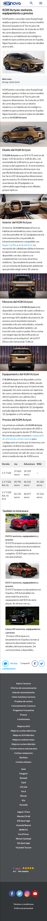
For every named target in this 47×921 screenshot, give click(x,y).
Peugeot (23, 773)
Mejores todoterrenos (23, 739)
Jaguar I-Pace (23, 812)
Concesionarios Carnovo (23, 705)
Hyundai (23, 804)
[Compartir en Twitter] (41, 663)
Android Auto (25, 245)
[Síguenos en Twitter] (12, 896)
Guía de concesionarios (23, 692)
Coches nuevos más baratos (23, 748)
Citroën (23, 787)
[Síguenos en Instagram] (27, 896)
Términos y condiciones (23, 904)
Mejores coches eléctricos (23, 730)
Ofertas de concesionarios (24, 688)
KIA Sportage (23, 820)
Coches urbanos (23, 762)
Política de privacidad (23, 908)
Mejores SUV (23, 726)
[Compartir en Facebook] (35, 663)
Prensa (23, 714)
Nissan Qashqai (23, 838)
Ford (23, 791)
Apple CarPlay (9, 245)
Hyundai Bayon (23, 825)
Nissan (23, 795)
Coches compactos (23, 753)
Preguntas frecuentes (23, 710)
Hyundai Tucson (23, 847)
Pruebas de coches (23, 701)
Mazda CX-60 (23, 816)
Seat (23, 769)
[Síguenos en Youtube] (35, 896)
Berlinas (24, 757)
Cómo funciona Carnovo (23, 697)
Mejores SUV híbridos (23, 735)
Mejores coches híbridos (23, 744)
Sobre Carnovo (23, 683)
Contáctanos (23, 719)
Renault (23, 778)
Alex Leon (6, 79)
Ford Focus (23, 834)
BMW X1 (23, 829)
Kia (23, 800)
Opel (23, 782)
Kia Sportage (23, 843)
